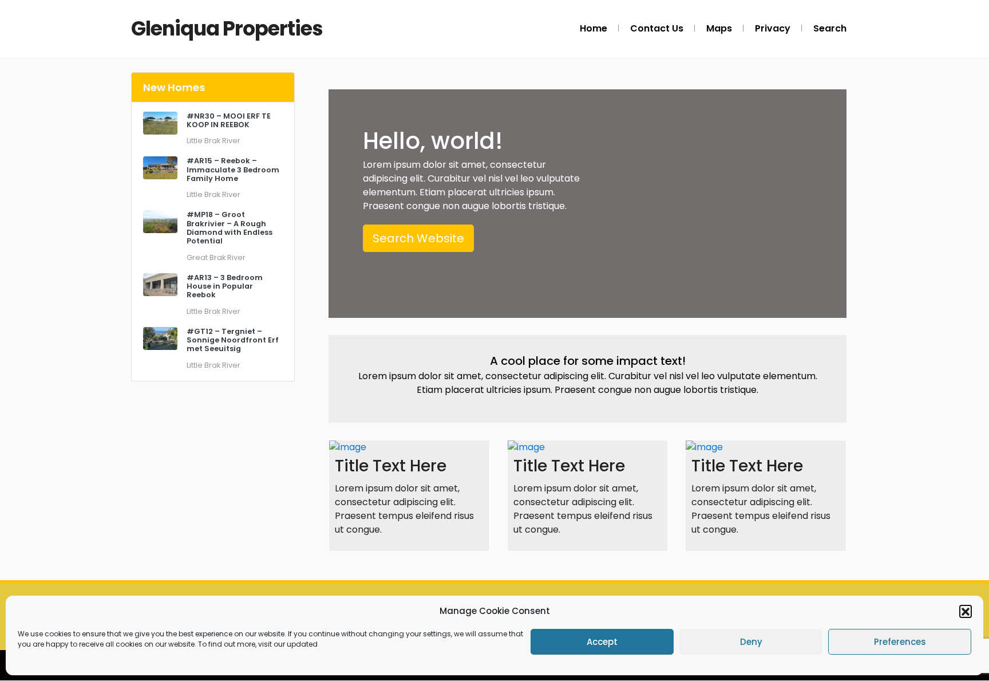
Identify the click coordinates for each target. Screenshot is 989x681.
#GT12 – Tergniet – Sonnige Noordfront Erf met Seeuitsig (233, 340)
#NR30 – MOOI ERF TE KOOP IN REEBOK (229, 120)
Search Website (418, 238)
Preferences (900, 642)
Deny (751, 642)
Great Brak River (216, 257)
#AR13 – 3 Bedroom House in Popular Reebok (225, 286)
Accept (602, 642)
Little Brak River (213, 140)
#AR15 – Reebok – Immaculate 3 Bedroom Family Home (233, 169)
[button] (965, 611)
